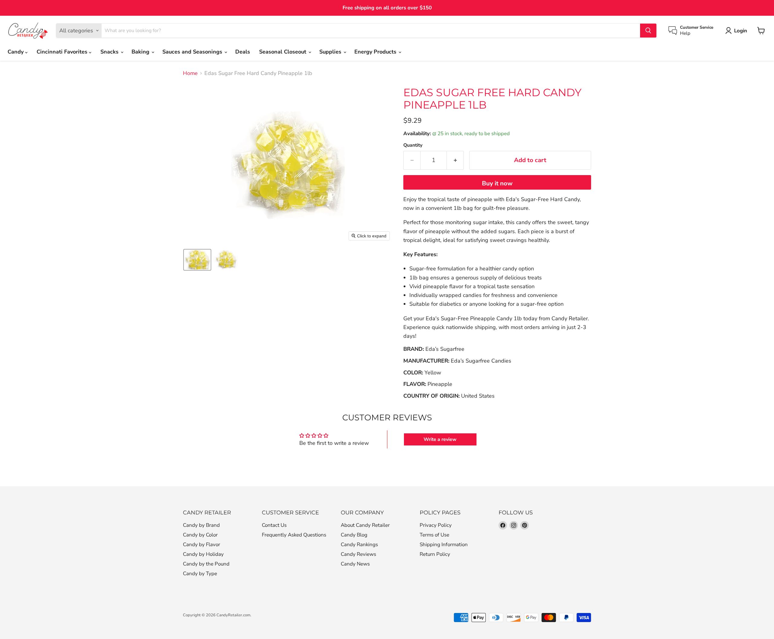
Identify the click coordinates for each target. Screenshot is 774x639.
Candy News (355, 563)
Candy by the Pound (206, 563)
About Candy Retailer (365, 525)
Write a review (440, 439)
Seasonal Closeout (283, 51)
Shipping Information (444, 544)
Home (190, 73)
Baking (141, 51)
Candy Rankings (359, 544)
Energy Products (376, 51)
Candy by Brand (201, 525)
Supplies (331, 51)
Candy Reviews (358, 554)
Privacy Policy (436, 525)
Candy (16, 51)
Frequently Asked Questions (294, 534)
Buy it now (497, 183)
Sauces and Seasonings (193, 51)
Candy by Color (200, 534)
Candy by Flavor (201, 544)
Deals (242, 51)
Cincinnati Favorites (63, 51)
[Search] (648, 30)
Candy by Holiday (203, 554)
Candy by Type (200, 573)
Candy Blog (354, 534)
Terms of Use (434, 534)
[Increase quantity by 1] (455, 160)
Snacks (110, 51)
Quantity (412, 145)
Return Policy (435, 554)
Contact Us (274, 525)
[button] (197, 259)
